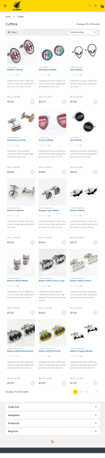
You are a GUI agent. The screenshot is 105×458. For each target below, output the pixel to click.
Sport (16, 67)
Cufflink (10, 67)
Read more (32, 101)
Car (40, 67)
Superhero (49, 208)
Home (8, 16)
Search (89, 5)
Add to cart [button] (64, 101)
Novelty (79, 67)
